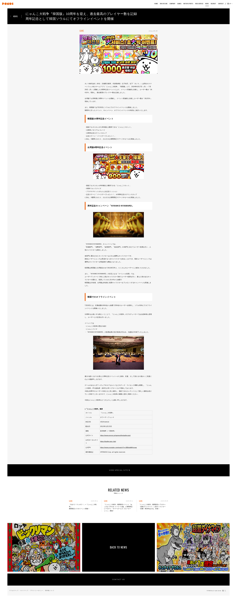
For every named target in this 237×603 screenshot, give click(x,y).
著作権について (49, 590)
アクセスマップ (13, 590)
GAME (82, 30)
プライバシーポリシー (36, 590)
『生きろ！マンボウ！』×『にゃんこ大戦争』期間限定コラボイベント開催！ (83, 506)
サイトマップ (24, 590)
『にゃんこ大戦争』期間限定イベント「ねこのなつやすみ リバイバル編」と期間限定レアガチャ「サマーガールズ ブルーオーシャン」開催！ (118, 508)
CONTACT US (118, 579)
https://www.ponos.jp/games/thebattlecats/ (115, 435)
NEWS (15, 16)
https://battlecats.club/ (108, 441)
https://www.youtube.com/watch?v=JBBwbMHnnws (118, 447)
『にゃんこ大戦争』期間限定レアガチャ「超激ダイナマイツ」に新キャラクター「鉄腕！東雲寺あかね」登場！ (152, 506)
